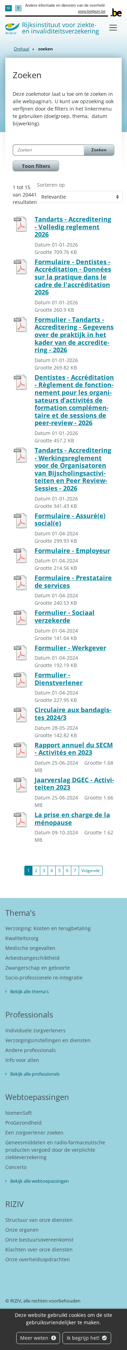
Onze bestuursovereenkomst (39, 1239)
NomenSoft (18, 1112)
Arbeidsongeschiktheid (32, 957)
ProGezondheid (23, 1122)
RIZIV (14, 1204)
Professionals (29, 1014)
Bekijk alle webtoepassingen (39, 1181)
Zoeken (99, 150)
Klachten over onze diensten (39, 1249)
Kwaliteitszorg (21, 938)
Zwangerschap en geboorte (37, 967)
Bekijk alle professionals (35, 1074)
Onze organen (22, 1229)
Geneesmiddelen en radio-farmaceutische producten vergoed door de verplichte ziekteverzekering (55, 1150)
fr (18, 8)
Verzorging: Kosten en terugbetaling (48, 928)
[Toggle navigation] (113, 27)
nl (8, 8)
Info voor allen (22, 1060)
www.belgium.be (91, 11)
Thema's (20, 912)
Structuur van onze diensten (39, 1220)
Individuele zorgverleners (35, 1030)
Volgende (90, 870)
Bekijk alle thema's (29, 991)
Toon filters (36, 166)
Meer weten (35, 1338)
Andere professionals (30, 1050)
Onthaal (21, 49)
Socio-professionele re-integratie (44, 977)
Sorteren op (51, 184)
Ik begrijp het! (84, 1338)
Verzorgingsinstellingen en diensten (48, 1040)
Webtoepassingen (37, 1096)
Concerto (15, 1167)
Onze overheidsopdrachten (37, 1259)
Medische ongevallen (30, 948)
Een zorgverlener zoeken (34, 1132)
